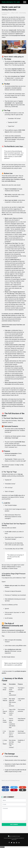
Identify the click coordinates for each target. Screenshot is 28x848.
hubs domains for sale (11, 2)
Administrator (6, 12)
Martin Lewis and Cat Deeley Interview (11, 780)
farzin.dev (14, 839)
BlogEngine (15, 838)
